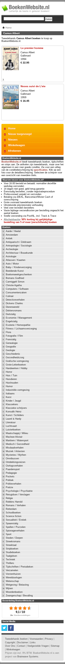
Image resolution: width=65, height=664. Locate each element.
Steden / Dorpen (14, 537)
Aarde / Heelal (13, 231)
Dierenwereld (12, 307)
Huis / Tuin (11, 375)
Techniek (10, 559)
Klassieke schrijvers (16, 408)
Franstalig (11, 339)
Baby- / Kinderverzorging (19, 267)
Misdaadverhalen (14, 447)
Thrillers (10, 563)
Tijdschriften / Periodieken (19, 566)
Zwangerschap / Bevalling (19, 595)
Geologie (10, 350)
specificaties (40, 169)
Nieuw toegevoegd (20, 133)
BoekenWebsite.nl (11, 161)
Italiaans (10, 393)
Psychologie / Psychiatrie (19, 491)
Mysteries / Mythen (16, 454)
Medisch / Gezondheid (17, 444)
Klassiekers (12, 404)
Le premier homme (32, 48)
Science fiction (13, 516)
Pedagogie (11, 473)
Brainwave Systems (27, 656)
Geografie (11, 346)
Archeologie (12, 249)
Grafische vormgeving (17, 361)
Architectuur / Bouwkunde (19, 252)
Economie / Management (19, 317)
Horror (9, 372)
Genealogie (12, 343)
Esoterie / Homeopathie (18, 325)
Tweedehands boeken (16, 638)
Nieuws (13, 139)
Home (12, 128)
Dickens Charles (14, 303)
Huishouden (12, 382)
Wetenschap (12, 581)
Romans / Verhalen (16, 505)
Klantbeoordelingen (22, 615)
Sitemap (55, 646)
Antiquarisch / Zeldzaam (18, 242)
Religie (9, 498)
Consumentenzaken (16, 292)
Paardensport (13, 469)
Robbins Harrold (14, 501)
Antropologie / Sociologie (19, 245)
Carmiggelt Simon (15, 281)
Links (33, 642)
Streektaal (11, 545)
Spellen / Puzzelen (15, 527)
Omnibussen (12, 458)
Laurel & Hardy (13, 418)
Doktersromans (14, 310)
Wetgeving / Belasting (17, 584)
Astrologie (11, 256)
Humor (9, 386)
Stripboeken (12, 548)
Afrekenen (14, 150)
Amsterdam (12, 234)
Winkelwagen (16, 145)
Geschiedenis (13, 353)
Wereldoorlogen (14, 577)
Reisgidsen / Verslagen (18, 494)
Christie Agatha (14, 285)
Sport (8, 534)
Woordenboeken (14, 592)
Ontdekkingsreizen (15, 462)
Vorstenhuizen (13, 574)
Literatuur (11, 422)
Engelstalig (11, 321)
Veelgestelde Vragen (38, 646)
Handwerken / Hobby (16, 368)
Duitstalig (11, 314)
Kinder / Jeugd (13, 400)
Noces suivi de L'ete (33, 86)
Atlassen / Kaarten (15, 260)
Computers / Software (17, 289)
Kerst (8, 397)
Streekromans (13, 541)
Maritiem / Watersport (17, 440)
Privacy (49, 638)
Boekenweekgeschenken (19, 274)
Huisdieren (11, 379)
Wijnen (9, 588)
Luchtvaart (11, 426)
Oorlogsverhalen (14, 465)
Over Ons (10, 646)
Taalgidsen (11, 556)
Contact (21, 646)
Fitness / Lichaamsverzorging (21, 328)
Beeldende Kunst (15, 270)
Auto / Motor (12, 263)
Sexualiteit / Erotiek (16, 519)
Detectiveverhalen (15, 299)
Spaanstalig (12, 523)
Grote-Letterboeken (16, 364)
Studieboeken (13, 552)
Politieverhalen (13, 483)
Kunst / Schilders (15, 415)
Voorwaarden (36, 638)
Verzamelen (12, 570)
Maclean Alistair (14, 436)
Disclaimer (22, 642)
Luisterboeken (13, 429)
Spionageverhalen (15, 530)
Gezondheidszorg (15, 357)
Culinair (10, 296)
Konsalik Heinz (13, 411)
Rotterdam (11, 509)
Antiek (9, 238)
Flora (8, 332)
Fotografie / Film (14, 335)
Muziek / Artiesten (15, 451)
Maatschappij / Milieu (17, 433)
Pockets (10, 476)
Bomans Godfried (15, 278)
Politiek (10, 480)
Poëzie (9, 487)
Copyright (10, 642)
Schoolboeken (13, 512)
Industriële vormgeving (17, 390)
